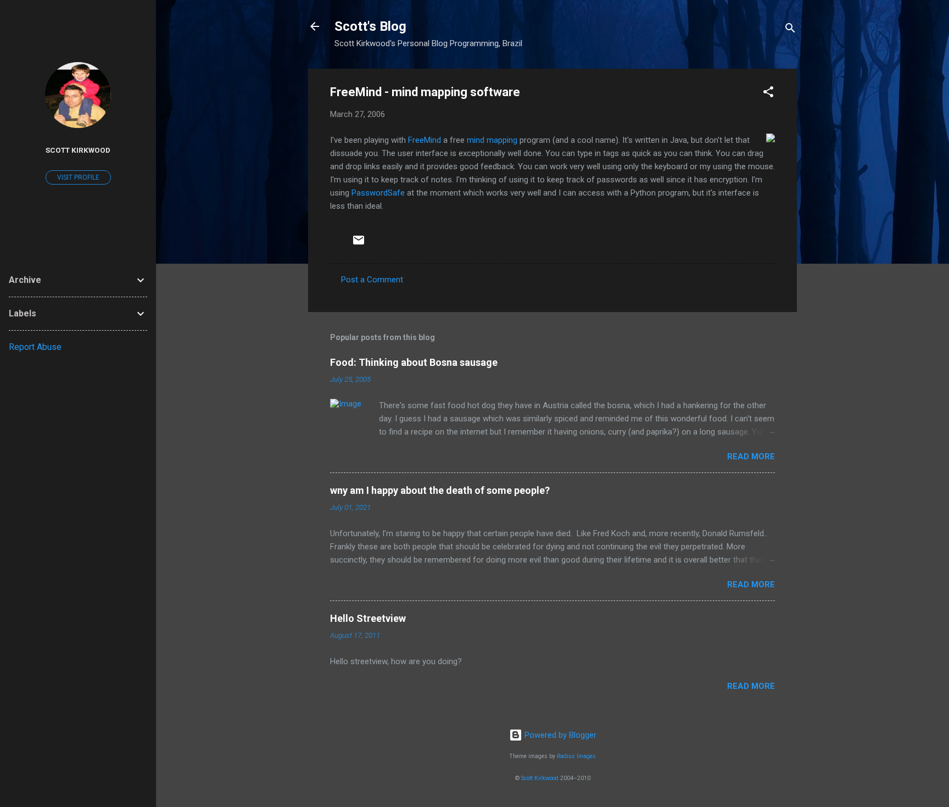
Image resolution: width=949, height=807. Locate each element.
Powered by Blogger (559, 735)
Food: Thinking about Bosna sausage (414, 362)
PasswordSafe (378, 193)
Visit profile (78, 177)
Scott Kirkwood (540, 778)
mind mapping (492, 140)
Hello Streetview (368, 618)
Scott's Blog (370, 26)
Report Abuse (35, 347)
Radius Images (576, 756)
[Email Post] (358, 244)
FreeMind (424, 140)
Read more (751, 456)
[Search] (790, 30)
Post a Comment (372, 280)
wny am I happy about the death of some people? (440, 490)
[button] (768, 93)
